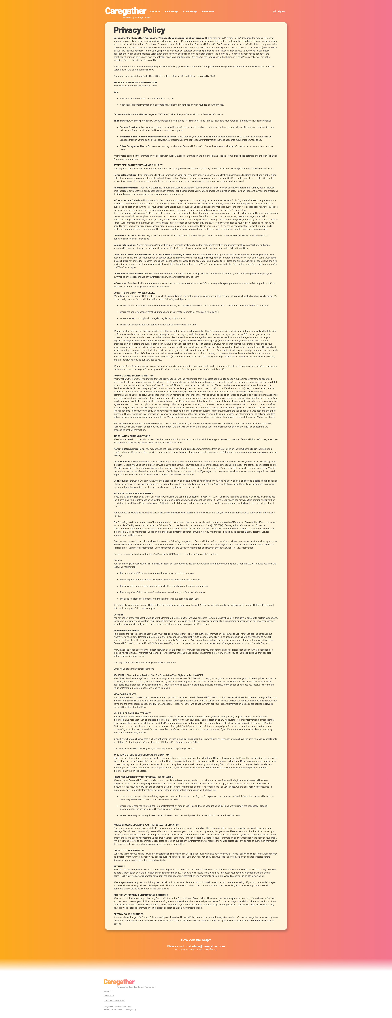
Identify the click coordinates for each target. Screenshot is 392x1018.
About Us (155, 11)
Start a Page (190, 11)
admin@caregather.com (141, 668)
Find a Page (171, 11)
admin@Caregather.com (238, 66)
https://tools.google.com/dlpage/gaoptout (204, 464)
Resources (208, 11)
